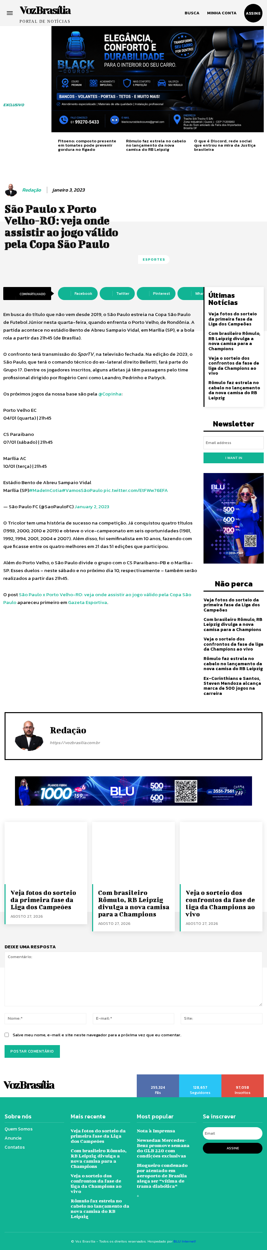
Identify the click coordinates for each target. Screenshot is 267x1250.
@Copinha (109, 393)
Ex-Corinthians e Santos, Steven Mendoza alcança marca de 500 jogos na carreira (232, 686)
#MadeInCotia (45, 490)
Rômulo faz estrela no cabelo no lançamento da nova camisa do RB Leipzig (156, 145)
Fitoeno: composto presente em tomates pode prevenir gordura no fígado (87, 145)
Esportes (154, 259)
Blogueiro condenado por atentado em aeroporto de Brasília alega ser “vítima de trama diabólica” (162, 1175)
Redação (31, 190)
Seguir (200, 1076)
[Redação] (12, 189)
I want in (233, 457)
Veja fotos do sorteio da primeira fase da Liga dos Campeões (232, 318)
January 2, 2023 (92, 506)
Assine (233, 1148)
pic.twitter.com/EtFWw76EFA (136, 490)
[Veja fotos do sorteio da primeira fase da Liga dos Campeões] (46, 853)
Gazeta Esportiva (87, 602)
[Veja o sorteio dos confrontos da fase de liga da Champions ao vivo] (221, 853)
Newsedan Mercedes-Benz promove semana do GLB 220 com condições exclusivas (163, 1147)
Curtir (157, 1076)
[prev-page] (54, 145)
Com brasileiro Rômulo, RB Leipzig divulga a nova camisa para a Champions (234, 341)
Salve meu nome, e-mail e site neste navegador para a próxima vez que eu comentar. (97, 1035)
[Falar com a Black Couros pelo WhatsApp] (157, 79)
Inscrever (243, 1076)
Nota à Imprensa (156, 1130)
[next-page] (261, 145)
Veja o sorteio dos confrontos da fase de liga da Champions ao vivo (233, 366)
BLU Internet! (185, 1241)
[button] (192, 13)
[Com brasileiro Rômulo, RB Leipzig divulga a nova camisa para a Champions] (133, 853)
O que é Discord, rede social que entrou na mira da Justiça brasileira (225, 145)
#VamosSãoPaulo (82, 490)
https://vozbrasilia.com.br (75, 743)
